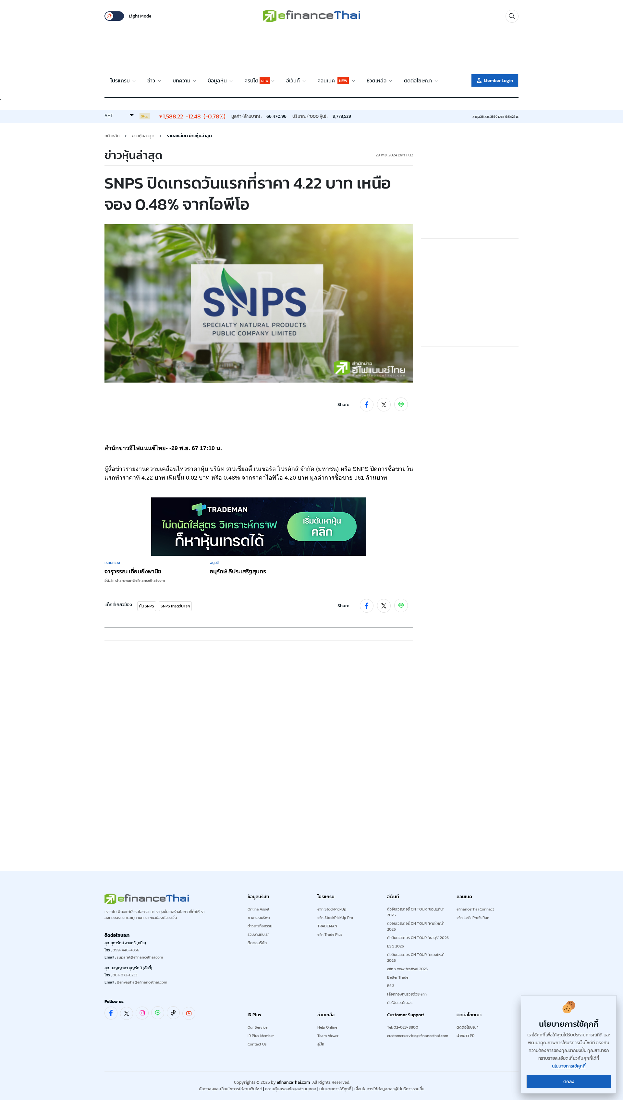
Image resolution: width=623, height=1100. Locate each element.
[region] (311, 49)
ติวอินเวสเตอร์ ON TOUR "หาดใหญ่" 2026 (415, 926)
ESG (390, 986)
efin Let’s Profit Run (473, 918)
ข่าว (151, 80)
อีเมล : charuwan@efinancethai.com (134, 580)
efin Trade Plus (330, 934)
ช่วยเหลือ (377, 80)
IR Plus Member (261, 1036)
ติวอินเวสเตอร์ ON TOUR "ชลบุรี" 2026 (418, 938)
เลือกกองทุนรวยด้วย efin (407, 994)
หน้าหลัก (112, 135)
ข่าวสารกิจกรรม (260, 926)
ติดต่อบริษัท (257, 943)
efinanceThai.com (293, 1082)
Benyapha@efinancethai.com (142, 982)
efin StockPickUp (331, 909)
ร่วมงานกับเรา (258, 934)
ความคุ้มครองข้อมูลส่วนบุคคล (290, 1089)
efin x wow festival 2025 (407, 969)
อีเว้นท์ (293, 80)
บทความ (182, 80)
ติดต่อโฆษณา (418, 80)
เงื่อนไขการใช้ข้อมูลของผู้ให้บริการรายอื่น (389, 1089)
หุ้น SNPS (146, 606)
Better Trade (397, 977)
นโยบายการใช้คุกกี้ (335, 1089)
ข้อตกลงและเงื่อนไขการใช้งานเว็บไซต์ (230, 1089)
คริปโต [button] (256, 80)
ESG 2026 (395, 946)
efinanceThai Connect (475, 909)
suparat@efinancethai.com (140, 957)
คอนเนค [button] (332, 80)
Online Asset (258, 909)
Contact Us (257, 1044)
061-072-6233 (125, 975)
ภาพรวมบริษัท (259, 918)
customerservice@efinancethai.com (417, 1036)
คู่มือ (320, 1044)
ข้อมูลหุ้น (218, 80)
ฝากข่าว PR (465, 1036)
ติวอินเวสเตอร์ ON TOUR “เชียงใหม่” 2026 (415, 957)
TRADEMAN (327, 926)
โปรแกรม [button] (120, 80)
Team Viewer (327, 1036)
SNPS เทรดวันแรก (175, 606)
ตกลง (568, 1081)
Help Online (327, 1027)
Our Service (257, 1027)
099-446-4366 (126, 950)
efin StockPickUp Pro (335, 918)
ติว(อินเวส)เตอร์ (399, 1003)
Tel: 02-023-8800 (402, 1027)
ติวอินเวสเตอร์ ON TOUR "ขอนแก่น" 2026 (415, 912)
